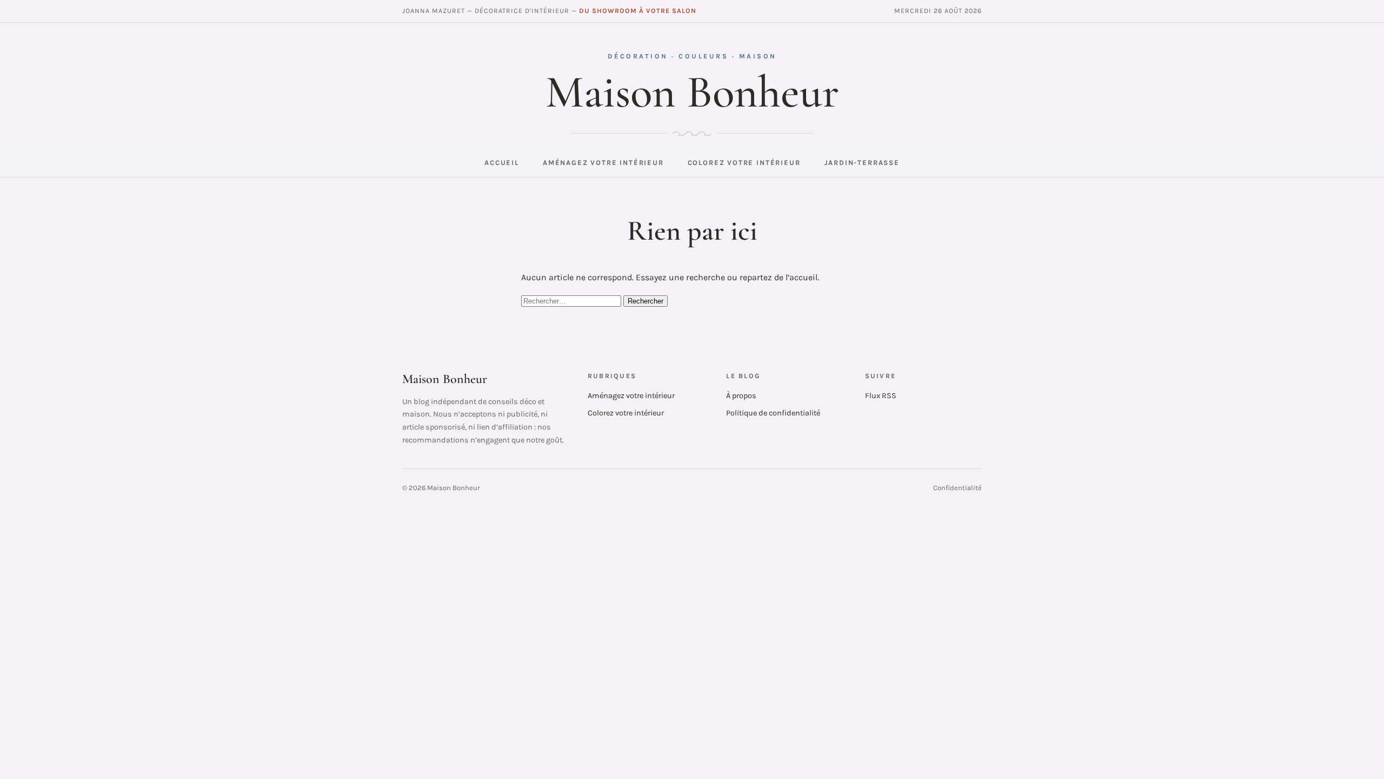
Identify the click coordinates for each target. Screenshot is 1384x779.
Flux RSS (880, 395)
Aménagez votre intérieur (603, 163)
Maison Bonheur (692, 92)
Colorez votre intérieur (744, 163)
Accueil (501, 163)
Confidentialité (957, 488)
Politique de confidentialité (773, 413)
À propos (741, 395)
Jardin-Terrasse (862, 163)
